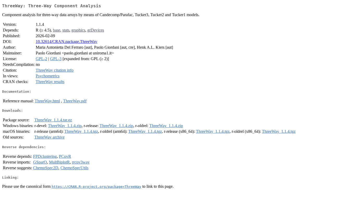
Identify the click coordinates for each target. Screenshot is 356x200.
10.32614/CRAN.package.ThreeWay (66, 41)
